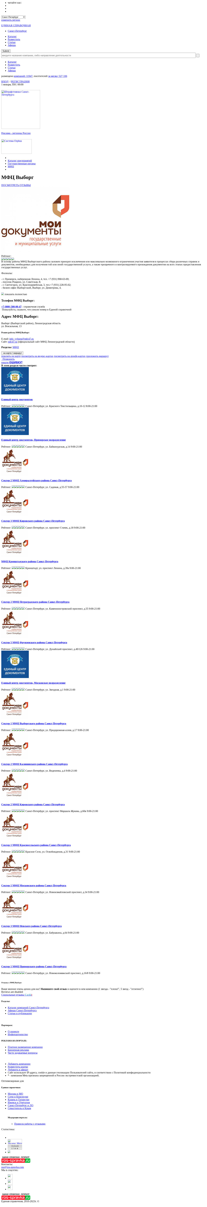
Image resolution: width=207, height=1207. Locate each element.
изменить (10, 20)
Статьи (12, 42)
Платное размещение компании (25, 1047)
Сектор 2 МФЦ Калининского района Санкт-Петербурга (34, 764)
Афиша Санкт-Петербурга (22, 1010)
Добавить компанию (19, 1063)
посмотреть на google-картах (70, 356)
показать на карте (11, 356)
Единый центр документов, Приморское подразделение (33, 439)
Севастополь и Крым (19, 1108)
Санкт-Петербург (17, 31)
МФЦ (11, 166)
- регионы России (16, 133)
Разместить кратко (18, 1066)
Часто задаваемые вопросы (23, 1052)
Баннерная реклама (18, 1050)
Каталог (12, 36)
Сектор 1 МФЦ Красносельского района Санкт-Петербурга (36, 845)
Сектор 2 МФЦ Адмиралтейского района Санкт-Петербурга (36, 480)
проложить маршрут (97, 356)
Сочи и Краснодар (18, 1096)
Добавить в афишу (18, 1069)
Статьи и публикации (20, 1013)
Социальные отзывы (16, 994)
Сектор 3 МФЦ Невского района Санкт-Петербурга (31, 926)
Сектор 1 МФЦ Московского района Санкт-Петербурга (33, 885)
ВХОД (4, 81)
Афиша (12, 45)
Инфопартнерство (18, 1034)
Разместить (14, 39)
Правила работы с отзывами (29, 1123)
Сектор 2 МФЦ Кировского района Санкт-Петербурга (33, 804)
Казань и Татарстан (18, 1099)
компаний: (23, 76)
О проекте (13, 1031)
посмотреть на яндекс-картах (37, 356)
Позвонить (8, 359)
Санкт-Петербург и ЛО (20, 1105)
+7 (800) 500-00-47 (11, 306)
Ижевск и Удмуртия (19, 1102)
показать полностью (16, 294)
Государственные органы (22, 163)
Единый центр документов (17, 399)
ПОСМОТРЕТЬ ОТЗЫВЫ (16, 185)
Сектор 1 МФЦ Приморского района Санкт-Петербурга (33, 966)
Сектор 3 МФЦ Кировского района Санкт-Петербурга (33, 521)
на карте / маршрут (12, 353)
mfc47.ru (12, 341)
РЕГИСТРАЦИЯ (20, 81)
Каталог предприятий (20, 160)
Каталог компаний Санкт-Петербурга (28, 1007)
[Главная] (9, 157)
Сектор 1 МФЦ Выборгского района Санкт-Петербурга (33, 723)
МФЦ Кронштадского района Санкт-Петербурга (29, 561)
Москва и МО (15, 1093)
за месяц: (57, 76)
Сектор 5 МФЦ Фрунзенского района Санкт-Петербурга (34, 642)
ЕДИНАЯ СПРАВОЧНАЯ (16, 25)
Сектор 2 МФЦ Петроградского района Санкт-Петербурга (35, 602)
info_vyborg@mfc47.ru (21, 338)
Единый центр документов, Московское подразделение (33, 683)
